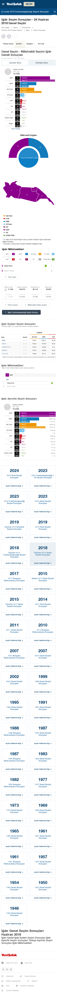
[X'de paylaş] (4, 36)
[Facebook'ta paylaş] (9, 36)
